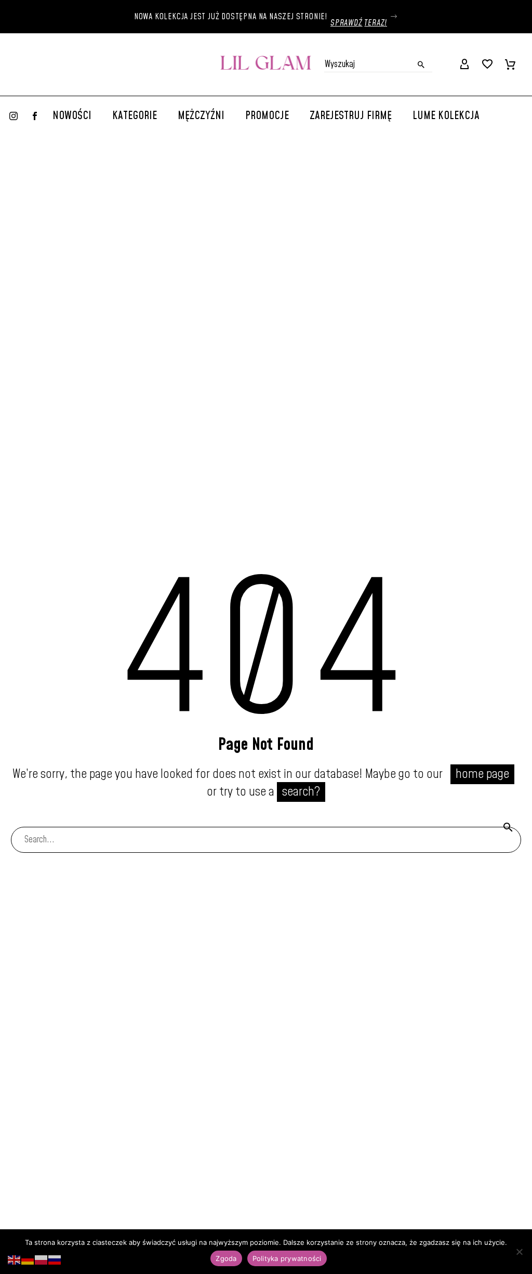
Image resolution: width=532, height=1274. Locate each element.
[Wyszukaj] (508, 827)
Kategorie (134, 115)
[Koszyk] (510, 64)
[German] (28, 1259)
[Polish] (41, 1259)
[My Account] (464, 64)
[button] (421, 64)
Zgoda (226, 1258)
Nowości (71, 115)
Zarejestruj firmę (351, 115)
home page (482, 774)
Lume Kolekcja (446, 115)
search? (301, 792)
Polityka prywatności (287, 1258)
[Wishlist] (487, 64)
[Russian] (55, 1259)
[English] (14, 1259)
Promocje (267, 115)
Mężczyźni (201, 115)
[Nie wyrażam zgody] (519, 1251)
